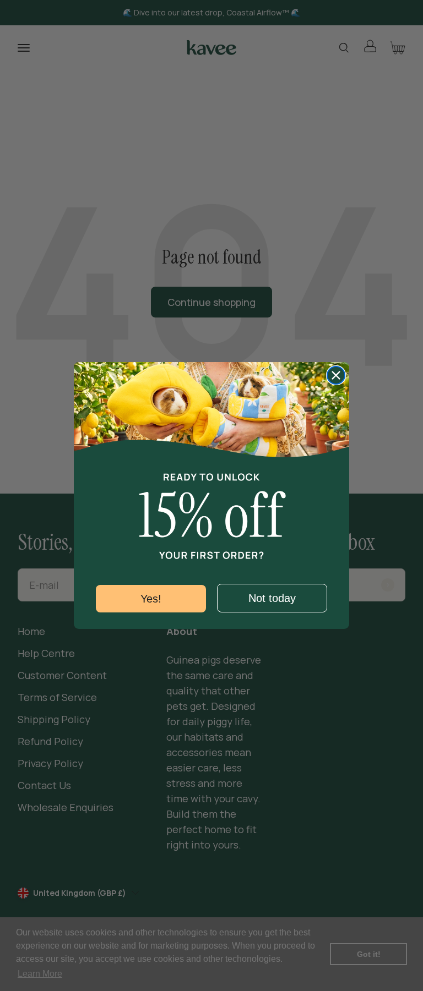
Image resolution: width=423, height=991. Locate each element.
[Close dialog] (336, 375)
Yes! (150, 599)
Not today (272, 598)
